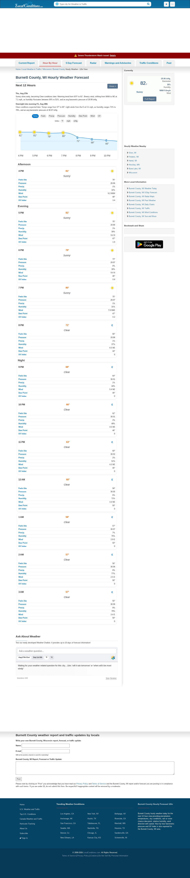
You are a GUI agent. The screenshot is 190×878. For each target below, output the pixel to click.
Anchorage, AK (66, 819)
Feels (43, 116)
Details (113, 55)
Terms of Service (99, 784)
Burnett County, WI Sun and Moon (142, 216)
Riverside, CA (120, 819)
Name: (18, 745)
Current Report (26, 63)
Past (169, 63)
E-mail (18, 751)
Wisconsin (47, 69)
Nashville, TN (92, 828)
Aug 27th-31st (24, 657)
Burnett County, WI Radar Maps (141, 196)
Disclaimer (113, 678)
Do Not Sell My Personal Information (113, 856)
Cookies (94, 856)
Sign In (24, 838)
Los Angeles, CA (67, 814)
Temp (35, 116)
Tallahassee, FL (93, 823)
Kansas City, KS (94, 838)
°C (52, 657)
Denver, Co (64, 833)
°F (62, 121)
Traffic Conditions (149, 63)
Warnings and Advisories (118, 63)
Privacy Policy (82, 784)
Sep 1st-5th (37, 657)
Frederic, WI (134, 157)
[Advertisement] (95, 30)
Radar (93, 63)
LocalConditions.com (91, 852)
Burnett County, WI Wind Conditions (143, 212)
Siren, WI (132, 153)
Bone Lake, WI (135, 169)
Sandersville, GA (121, 833)
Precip (51, 116)
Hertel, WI (133, 161)
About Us (23, 828)
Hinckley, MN (134, 165)
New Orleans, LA (67, 838)
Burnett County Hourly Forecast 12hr (155, 804)
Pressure (61, 116)
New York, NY (93, 814)
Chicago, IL (92, 833)
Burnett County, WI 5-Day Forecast (143, 192)
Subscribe (24, 833)
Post (19, 779)
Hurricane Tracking (27, 824)
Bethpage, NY (120, 814)
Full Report (150, 99)
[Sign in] (166, 4)
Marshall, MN (120, 823)
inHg (75, 121)
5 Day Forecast (74, 63)
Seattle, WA (65, 828)
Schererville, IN (121, 838)
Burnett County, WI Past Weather (142, 200)
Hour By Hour (50, 63)
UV (99, 116)
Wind (93, 116)
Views (112, 86)
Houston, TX (120, 828)
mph (68, 121)
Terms (107, 678)
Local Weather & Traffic (31, 69)
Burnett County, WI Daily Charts (142, 204)
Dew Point (83, 116)
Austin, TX (91, 819)
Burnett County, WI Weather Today (143, 188)
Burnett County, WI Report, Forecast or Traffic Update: (39, 759)
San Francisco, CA (68, 823)
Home (18, 69)
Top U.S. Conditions (28, 814)
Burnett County (59, 69)
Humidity (71, 116)
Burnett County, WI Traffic (139, 208)
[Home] (29, 4)
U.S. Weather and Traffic (30, 809)
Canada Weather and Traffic (31, 819)
